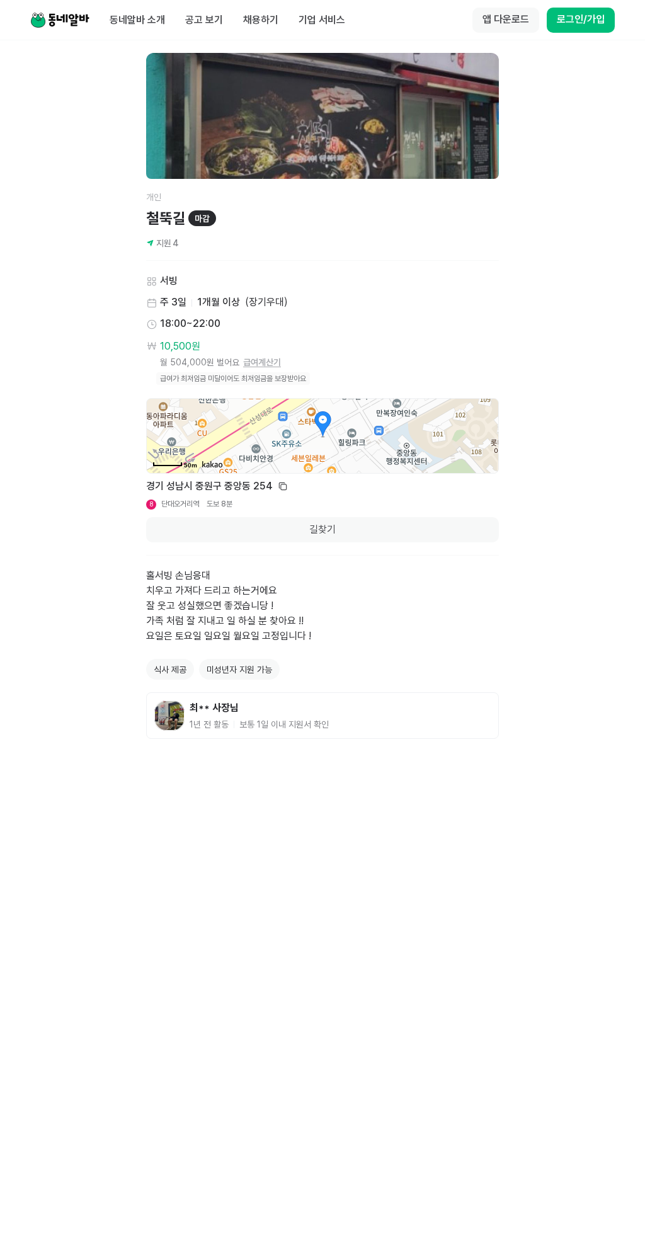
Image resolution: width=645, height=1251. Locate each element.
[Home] (59, 20)
